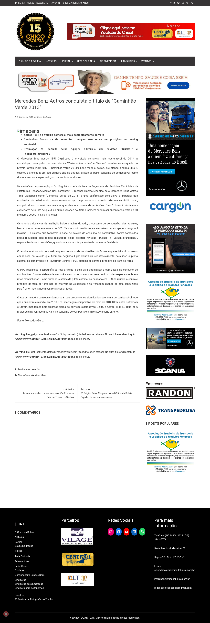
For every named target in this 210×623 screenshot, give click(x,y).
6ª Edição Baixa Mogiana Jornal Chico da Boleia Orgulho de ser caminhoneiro (106, 393)
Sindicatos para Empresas (29, 583)
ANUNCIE (56, 3)
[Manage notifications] (6, 613)
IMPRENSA (20, 3)
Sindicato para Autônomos (29, 587)
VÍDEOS (30, 3)
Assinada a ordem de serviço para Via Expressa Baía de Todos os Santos (48, 393)
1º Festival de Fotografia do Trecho (34, 599)
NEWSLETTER (42, 3)
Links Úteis (128, 61)
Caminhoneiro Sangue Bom (29, 575)
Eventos (146, 61)
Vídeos (18, 550)
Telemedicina (108, 61)
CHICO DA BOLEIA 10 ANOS (76, 3)
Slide (43, 375)
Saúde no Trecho (24, 545)
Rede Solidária (86, 61)
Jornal (66, 61)
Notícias (51, 61)
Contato (19, 570)
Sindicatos (20, 579)
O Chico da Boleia (30, 61)
